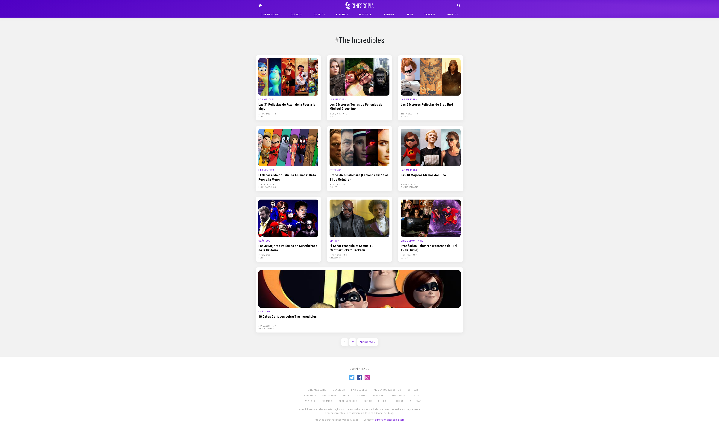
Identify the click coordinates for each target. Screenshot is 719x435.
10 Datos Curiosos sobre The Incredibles (287, 317)
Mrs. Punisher (266, 328)
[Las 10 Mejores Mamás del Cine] (431, 147)
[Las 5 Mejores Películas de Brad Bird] (431, 77)
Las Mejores (266, 99)
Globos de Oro (348, 401)
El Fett (262, 116)
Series (409, 14)
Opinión (334, 240)
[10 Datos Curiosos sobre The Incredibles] (359, 289)
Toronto (416, 395)
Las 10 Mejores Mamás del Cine (423, 175)
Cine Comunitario (412, 240)
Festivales (366, 14)
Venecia (310, 401)
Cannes (362, 395)
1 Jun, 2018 (406, 255)
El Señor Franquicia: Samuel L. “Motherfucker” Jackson (351, 248)
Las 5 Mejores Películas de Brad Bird (427, 104)
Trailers (430, 14)
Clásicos (297, 14)
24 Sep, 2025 (406, 114)
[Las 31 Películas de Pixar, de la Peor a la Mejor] (288, 77)
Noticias (452, 14)
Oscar (368, 401)
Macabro (379, 395)
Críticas (319, 14)
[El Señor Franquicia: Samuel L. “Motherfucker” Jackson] (359, 218)
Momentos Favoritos (387, 389)
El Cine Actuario (267, 187)
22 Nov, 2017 (264, 326)
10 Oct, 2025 (335, 114)
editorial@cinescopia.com (389, 419)
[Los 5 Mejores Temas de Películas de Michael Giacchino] (359, 77)
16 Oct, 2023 (335, 184)
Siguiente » (367, 342)
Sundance (398, 395)
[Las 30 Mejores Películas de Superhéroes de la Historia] (288, 218)
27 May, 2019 (264, 255)
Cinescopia (335, 258)
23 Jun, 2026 (264, 114)
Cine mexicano (270, 14)
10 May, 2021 (406, 184)
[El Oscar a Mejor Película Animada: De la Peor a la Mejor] (288, 147)
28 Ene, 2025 (264, 184)
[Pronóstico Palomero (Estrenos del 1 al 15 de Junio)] (431, 218)
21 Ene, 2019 (335, 255)
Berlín (347, 395)
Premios (389, 14)
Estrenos (342, 14)
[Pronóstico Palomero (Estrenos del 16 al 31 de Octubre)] (359, 147)
